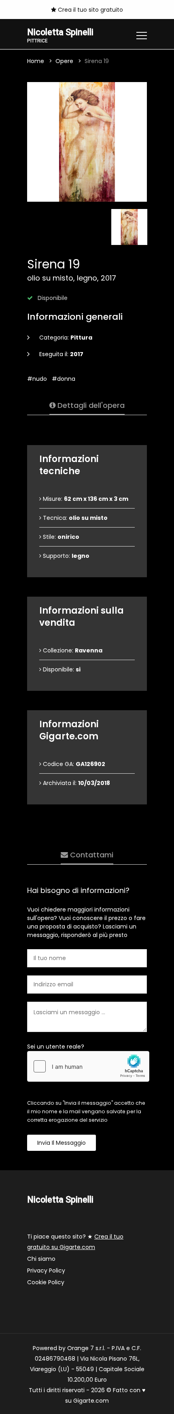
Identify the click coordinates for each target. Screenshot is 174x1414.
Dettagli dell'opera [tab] (90, 405)
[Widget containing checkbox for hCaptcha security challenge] (88, 1066)
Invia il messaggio (61, 1143)
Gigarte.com (91, 1401)
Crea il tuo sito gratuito (89, 10)
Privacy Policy (46, 1270)
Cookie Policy (45, 1282)
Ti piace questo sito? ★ (75, 1242)
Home (35, 61)
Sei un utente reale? (55, 1047)
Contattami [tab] (90, 855)
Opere (64, 61)
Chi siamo (41, 1259)
